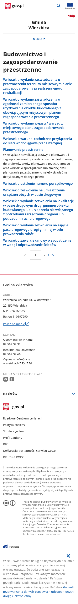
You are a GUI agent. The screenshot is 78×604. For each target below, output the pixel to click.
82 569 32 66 (12, 354)
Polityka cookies (14, 425)
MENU (37, 39)
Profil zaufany (12, 438)
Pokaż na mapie (16, 324)
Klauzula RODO (14, 457)
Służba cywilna (13, 431)
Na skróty (10, 394)
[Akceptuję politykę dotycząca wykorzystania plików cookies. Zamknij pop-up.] (68, 556)
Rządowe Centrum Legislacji (22, 418)
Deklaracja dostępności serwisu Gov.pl (30, 451)
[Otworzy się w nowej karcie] (5, 379)
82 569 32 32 (12, 344)
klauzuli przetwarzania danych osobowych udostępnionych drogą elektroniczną (38, 591)
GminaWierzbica (39, 24)
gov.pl (18, 407)
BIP (5, 444)
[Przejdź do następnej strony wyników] (53, 255)
